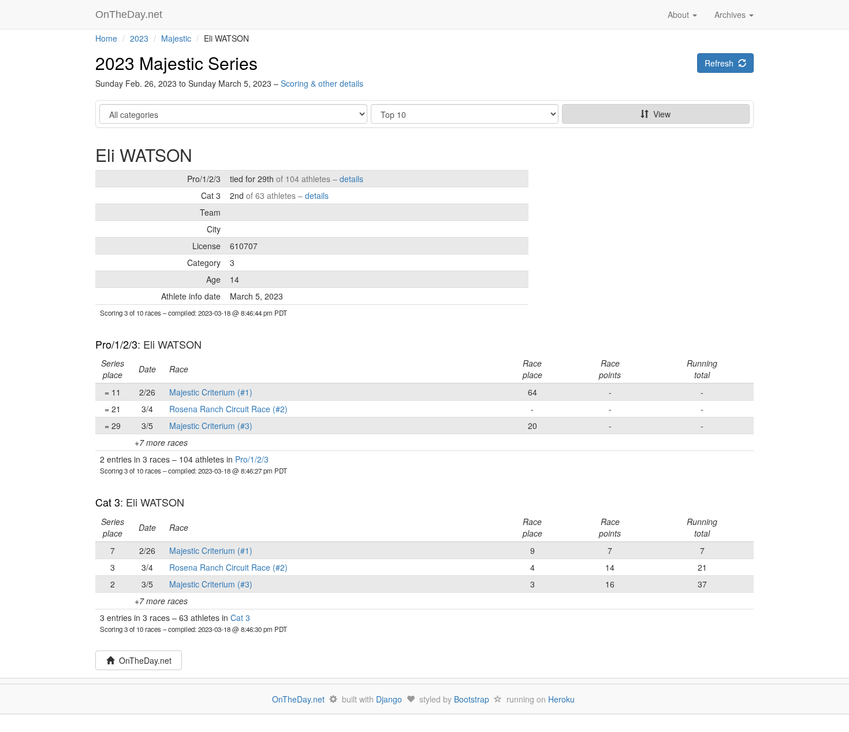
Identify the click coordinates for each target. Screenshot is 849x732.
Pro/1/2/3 (116, 344)
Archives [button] (731, 14)
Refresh (721, 63)
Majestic (176, 38)
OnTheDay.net (130, 14)
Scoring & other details (322, 83)
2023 (139, 38)
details (351, 178)
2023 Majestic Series (176, 62)
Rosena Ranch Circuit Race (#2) (228, 409)
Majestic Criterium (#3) (210, 425)
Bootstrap (471, 699)
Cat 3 (107, 501)
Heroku (561, 699)
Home (106, 38)
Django (389, 699)
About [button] (679, 14)
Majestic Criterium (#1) (210, 392)
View (660, 114)
